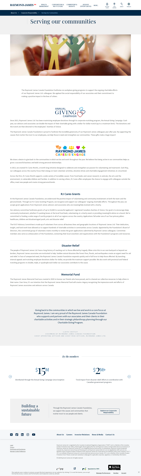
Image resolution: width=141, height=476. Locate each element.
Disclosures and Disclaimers (17, 449)
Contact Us (109, 434)
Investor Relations (82, 434)
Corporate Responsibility (29, 13)
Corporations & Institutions (58, 5)
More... (96, 5)
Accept (123, 473)
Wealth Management (44, 5)
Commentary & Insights (71, 5)
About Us (14, 13)
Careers (69, 434)
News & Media (97, 434)
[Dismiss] (138, 472)
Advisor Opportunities (85, 5)
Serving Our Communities (49, 13)
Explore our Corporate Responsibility (108, 411)
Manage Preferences (103, 473)
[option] (41, 376)
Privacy (12, 447)
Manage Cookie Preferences (17, 451)
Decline (115, 473)
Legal (11, 445)
